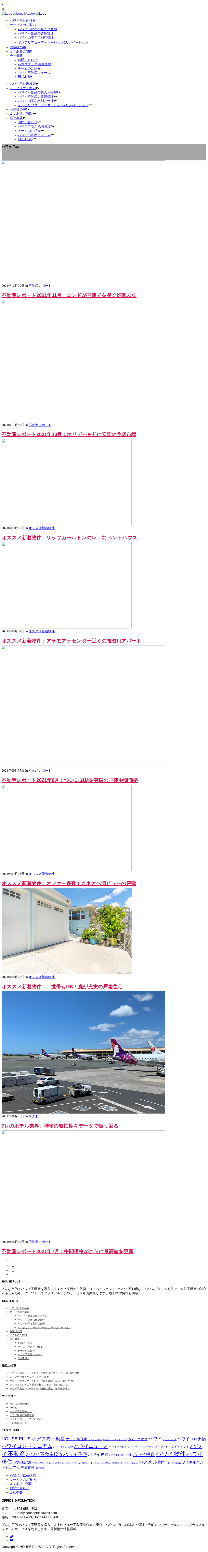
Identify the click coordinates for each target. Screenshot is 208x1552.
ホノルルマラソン (129, 1462)
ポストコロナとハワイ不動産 (25, 1419)
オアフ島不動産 (48, 1438)
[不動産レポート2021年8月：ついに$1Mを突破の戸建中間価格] (83, 766)
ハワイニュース (91, 1446)
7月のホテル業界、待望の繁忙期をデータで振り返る (60, 1126)
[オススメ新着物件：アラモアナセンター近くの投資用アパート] (67, 627)
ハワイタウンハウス (63, 1447)
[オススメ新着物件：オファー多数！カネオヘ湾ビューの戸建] (67, 870)
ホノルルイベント (57, 1462)
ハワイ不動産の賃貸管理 (31, 1319)
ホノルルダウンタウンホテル (104, 1462)
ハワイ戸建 (98, 1454)
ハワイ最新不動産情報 (22, 1415)
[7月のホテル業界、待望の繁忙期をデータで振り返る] (83, 1112)
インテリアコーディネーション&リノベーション (44, 1327)
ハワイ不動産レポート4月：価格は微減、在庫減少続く (40, 1388)
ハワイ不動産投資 (44, 1454)
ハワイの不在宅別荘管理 (31, 1323)
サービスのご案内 (19, 1312)
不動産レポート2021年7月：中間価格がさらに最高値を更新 (67, 1251)
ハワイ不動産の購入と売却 (32, 1316)
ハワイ (155, 1438)
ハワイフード (135, 1447)
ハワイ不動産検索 (19, 1308)
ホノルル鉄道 (174, 1462)
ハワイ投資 (144, 1454)
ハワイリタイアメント (174, 1446)
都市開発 (39, 1468)
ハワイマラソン (150, 1447)
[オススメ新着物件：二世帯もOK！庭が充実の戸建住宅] (67, 973)
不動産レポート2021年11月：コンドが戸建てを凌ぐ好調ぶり (69, 295)
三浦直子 (28, 1468)
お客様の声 (16, 1331)
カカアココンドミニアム (115, 1439)
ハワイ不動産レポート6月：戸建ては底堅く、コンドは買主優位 (44, 1373)
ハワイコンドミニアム (27, 1446)
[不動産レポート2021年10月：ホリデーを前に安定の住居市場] (83, 421)
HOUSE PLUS (16, 1438)
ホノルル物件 (153, 1461)
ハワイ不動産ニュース (30, 1354)
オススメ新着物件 (42, 528)
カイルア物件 (95, 1439)
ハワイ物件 (171, 1454)
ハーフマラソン (40, 1462)
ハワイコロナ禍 (191, 1439)
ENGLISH (23, 1358)
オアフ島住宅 (77, 1439)
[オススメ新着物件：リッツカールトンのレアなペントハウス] (67, 524)
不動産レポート (40, 285)
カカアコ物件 (137, 1439)
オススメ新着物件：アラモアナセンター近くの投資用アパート (72, 640)
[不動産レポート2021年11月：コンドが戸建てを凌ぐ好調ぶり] (83, 282)
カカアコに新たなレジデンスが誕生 (29, 1377)
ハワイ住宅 (75, 1454)
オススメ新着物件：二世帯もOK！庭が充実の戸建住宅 (62, 986)
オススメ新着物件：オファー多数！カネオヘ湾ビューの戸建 (69, 883)
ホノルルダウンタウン (78, 1462)
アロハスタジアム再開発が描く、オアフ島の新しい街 (39, 1384)
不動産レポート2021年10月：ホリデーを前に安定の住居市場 (69, 434)
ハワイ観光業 (22, 1462)
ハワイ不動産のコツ (21, 1411)
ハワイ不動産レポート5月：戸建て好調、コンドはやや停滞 (42, 1380)
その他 (33, 1116)
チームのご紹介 (26, 1350)
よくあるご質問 (18, 1335)
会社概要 (15, 1339)
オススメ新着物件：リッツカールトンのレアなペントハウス (70, 537)
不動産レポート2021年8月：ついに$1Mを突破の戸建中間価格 (70, 780)
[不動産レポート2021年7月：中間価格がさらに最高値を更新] (83, 1238)
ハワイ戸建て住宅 (120, 1454)
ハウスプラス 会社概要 (30, 1346)
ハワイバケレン (118, 1446)
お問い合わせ (25, 1342)
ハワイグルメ (170, 1439)
